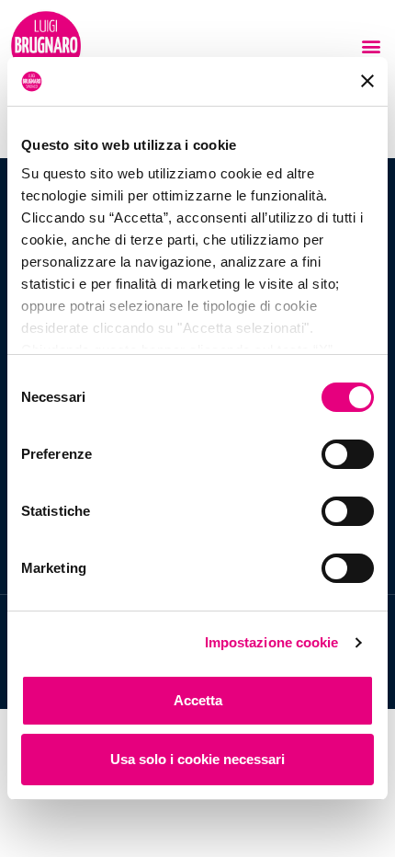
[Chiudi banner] (367, 80)
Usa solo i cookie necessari (197, 759)
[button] (371, 46)
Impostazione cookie (272, 642)
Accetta (198, 700)
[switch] (348, 454)
